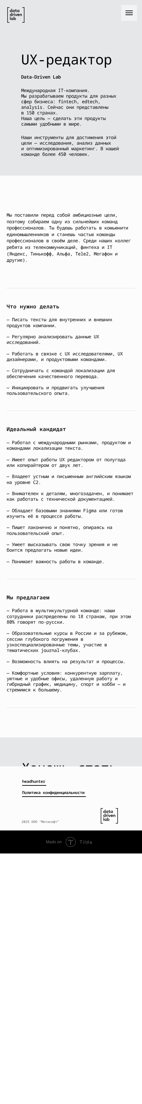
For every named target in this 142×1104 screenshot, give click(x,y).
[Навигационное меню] (129, 13)
